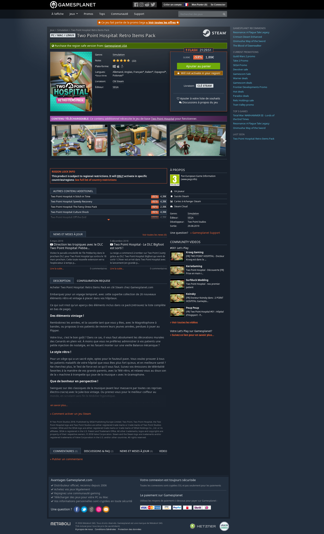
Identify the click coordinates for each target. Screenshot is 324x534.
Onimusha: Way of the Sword (249, 41)
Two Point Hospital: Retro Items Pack (90, 30)
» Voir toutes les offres (161, 22)
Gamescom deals (242, 82)
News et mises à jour (68, 234)
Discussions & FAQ (98, 451)
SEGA (115, 87)
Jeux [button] (73, 14)
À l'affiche (58, 14)
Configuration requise (93, 280)
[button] (185, 4)
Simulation (62, 30)
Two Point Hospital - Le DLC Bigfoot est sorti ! (137, 246)
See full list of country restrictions (95, 180)
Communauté (119, 14)
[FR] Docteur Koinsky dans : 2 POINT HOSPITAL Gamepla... (204, 299)
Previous (52, 140)
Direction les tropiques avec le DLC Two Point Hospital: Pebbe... (76, 246)
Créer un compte (173, 4)
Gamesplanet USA (115, 45)
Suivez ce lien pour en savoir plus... (192, 335)
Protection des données (129, 529)
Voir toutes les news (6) (154, 234)
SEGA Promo (240, 65)
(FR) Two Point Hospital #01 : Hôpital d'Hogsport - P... (205, 313)
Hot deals (238, 91)
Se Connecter (218, 4)
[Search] (224, 14)
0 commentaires (98, 268)
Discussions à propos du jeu (200, 102)
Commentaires (65, 451)
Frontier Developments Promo (250, 87)
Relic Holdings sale (243, 100)
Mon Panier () (199, 4)
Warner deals (240, 78)
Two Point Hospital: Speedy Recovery (71, 201)
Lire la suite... (57, 268)
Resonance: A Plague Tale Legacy (251, 32)
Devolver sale (240, 69)
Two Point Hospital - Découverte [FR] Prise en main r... (205, 272)
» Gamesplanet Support (205, 232)
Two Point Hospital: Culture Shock (70, 212)
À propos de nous (84, 529)
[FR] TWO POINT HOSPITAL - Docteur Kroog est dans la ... (205, 258)
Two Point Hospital (162, 118)
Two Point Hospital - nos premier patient (203, 285)
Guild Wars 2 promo (244, 56)
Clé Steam (118, 81)
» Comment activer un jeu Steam (70, 413)
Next (224, 140)
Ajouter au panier (198, 66)
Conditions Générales (105, 529)
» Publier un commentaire (66, 459)
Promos (88, 14)
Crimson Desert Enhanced (247, 36)
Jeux (52, 30)
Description (61, 280)
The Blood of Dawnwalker (247, 45)
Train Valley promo (243, 104)
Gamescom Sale (242, 74)
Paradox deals (241, 96)
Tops (102, 14)
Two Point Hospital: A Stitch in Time (70, 196)
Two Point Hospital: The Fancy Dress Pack (74, 206)
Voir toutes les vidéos (184, 322)
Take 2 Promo (240, 60)
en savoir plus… (59, 405)
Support (139, 14)
